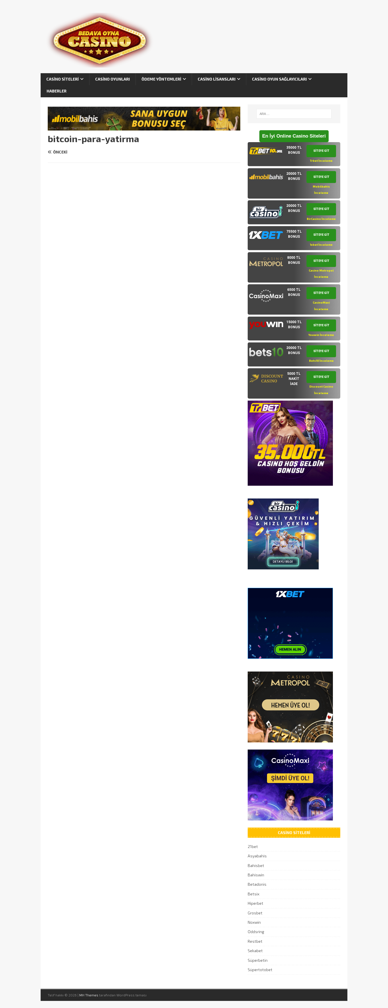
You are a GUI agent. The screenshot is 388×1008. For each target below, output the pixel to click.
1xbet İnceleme (321, 244)
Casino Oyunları (112, 79)
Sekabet (255, 950)
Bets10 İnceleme (321, 360)
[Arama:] (294, 114)
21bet (253, 846)
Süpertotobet (260, 969)
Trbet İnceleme (321, 160)
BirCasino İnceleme (321, 218)
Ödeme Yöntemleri (161, 79)
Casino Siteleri (62, 79)
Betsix (253, 893)
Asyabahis (257, 855)
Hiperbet (255, 903)
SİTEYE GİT (321, 150)
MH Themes (88, 995)
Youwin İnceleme (321, 334)
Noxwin (254, 922)
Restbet (255, 941)
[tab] (294, 154)
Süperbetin (258, 960)
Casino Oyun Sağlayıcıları (279, 79)
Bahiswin (256, 874)
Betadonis (257, 884)
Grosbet (255, 912)
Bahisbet (256, 865)
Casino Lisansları (216, 79)
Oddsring (256, 931)
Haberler (56, 91)
